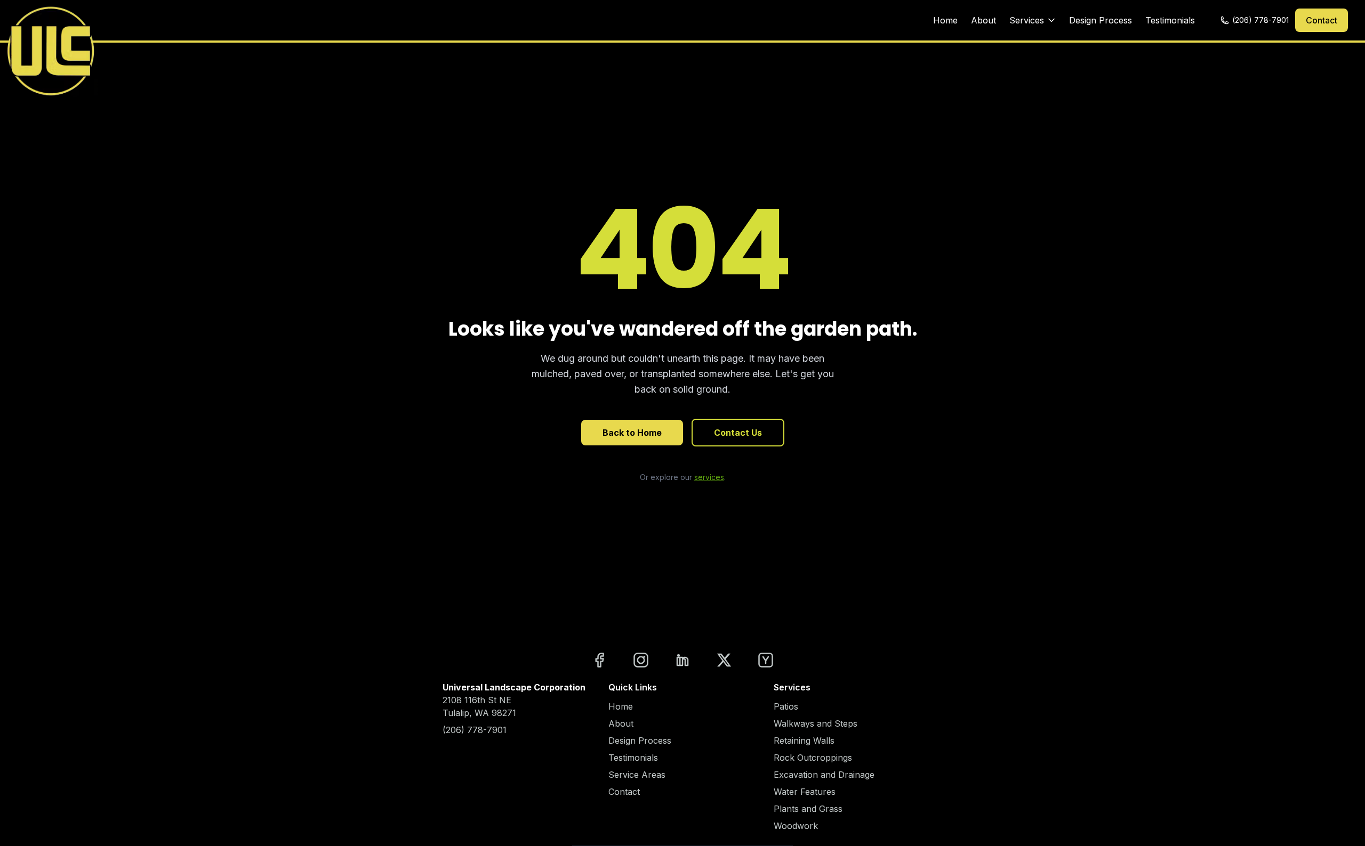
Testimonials (1170, 20)
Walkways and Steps (815, 723)
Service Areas (636, 774)
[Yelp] (766, 660)
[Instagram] (641, 660)
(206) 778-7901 (1260, 20)
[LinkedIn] (682, 660)
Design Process (1100, 20)
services (709, 477)
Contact (1321, 20)
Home (945, 20)
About (983, 20)
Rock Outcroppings (813, 757)
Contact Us (738, 432)
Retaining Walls (804, 740)
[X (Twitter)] (724, 660)
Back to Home (632, 432)
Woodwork (796, 825)
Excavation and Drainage (824, 774)
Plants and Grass (808, 808)
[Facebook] (599, 660)
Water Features (805, 791)
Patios (786, 706)
